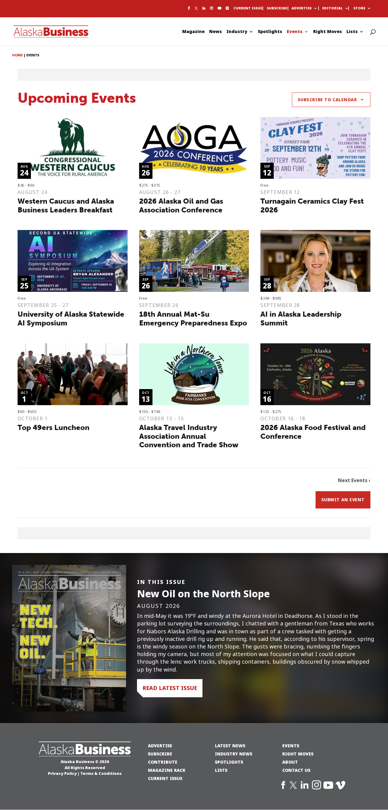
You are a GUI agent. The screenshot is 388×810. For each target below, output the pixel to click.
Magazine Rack (167, 770)
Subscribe (277, 8)
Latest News (230, 745)
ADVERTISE (160, 745)
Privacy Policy (62, 773)
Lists (352, 32)
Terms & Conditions (101, 773)
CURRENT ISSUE (165, 778)
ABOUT (290, 762)
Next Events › (354, 480)
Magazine (193, 32)
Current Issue (247, 8)
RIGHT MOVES (297, 754)
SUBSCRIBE (160, 754)
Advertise (302, 8)
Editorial (332, 8)
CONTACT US (296, 770)
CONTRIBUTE (162, 762)
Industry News (233, 754)
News (215, 32)
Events (295, 32)
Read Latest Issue (169, 688)
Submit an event (343, 500)
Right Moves (327, 32)
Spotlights (270, 32)
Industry (236, 32)
